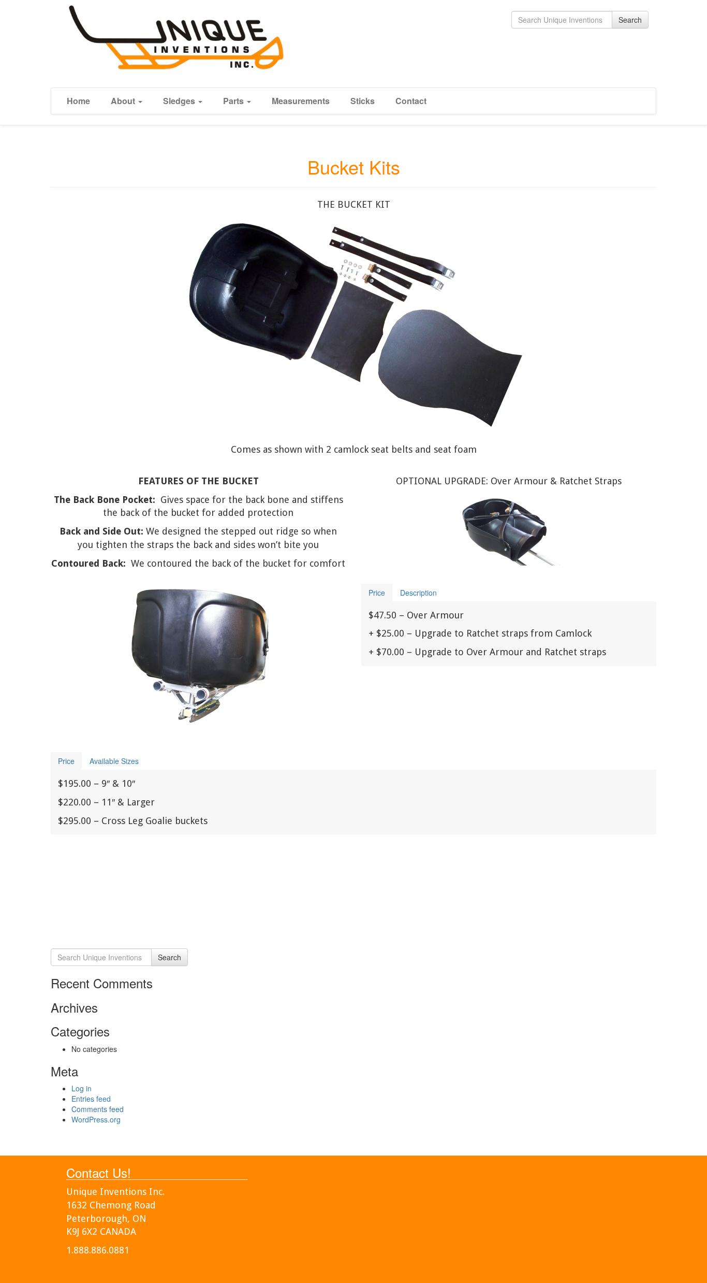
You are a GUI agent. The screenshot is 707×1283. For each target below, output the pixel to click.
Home (78, 101)
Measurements (301, 101)
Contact (410, 101)
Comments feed (97, 1109)
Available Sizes (114, 761)
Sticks (362, 101)
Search (630, 20)
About (124, 101)
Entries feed (91, 1098)
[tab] (376, 592)
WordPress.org (96, 1119)
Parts (234, 101)
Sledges (180, 101)
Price (377, 592)
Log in (81, 1088)
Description (418, 592)
